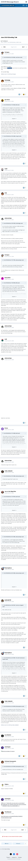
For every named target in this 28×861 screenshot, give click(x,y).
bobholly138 (8, 600)
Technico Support (19, 605)
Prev (4, 47)
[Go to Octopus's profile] (2, 53)
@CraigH (9, 68)
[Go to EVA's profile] (2, 193)
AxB (16, 104)
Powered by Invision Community (14, 859)
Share (7, 843)
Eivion (6, 428)
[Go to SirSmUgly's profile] (2, 81)
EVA (6, 193)
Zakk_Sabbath (8, 471)
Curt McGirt (8, 735)
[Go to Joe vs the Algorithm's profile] (2, 492)
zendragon (7, 747)
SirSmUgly (7, 80)
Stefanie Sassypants (10, 761)
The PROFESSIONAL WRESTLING (14, 42)
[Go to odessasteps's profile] (2, 219)
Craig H (17, 136)
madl (6, 168)
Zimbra (6, 784)
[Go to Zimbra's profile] (2, 785)
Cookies (20, 857)
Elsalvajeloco (8, 568)
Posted (9, 53)
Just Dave (17, 57)
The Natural (5, 41)
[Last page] (26, 47)
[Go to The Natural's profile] (2, 812)
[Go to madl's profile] (2, 169)
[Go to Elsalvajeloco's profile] (2, 568)
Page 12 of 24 (14, 47)
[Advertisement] (14, 22)
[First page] (2, 47)
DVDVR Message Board (10, 2)
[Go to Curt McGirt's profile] (2, 735)
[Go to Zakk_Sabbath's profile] (2, 471)
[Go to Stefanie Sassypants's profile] (2, 762)
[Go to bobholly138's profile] (2, 600)
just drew (7, 99)
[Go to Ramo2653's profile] (2, 278)
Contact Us (14, 857)
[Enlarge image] (8, 751)
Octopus (7, 52)
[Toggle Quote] (3, 57)
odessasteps (8, 218)
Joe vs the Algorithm (10, 491)
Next (23, 47)
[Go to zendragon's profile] (2, 747)
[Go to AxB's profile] (2, 340)
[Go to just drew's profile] (2, 100)
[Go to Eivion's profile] (2, 429)
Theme (8, 857)
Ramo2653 (7, 277)
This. (8, 71)
